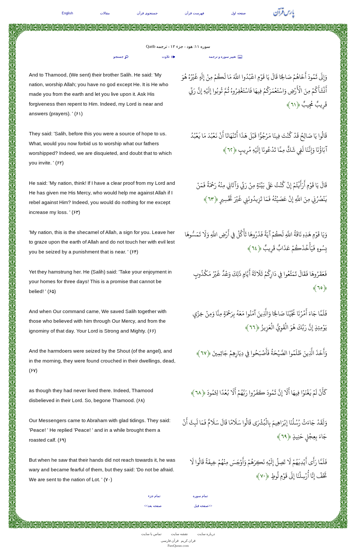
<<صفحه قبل (203, 506)
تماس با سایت (151, 534)
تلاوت (166, 57)
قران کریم (188, 541)
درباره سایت (206, 534)
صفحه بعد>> (153, 506)
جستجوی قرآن (147, 13)
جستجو (118, 57)
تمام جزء (154, 496)
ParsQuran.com (178, 546)
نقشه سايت (179, 534)
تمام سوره (200, 496)
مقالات (105, 13)
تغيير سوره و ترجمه (223, 57)
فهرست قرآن (194, 13)
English (67, 13)
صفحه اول (238, 13)
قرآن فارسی (170, 541)
